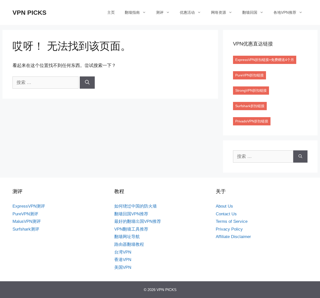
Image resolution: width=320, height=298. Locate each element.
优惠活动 (187, 12)
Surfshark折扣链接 (249, 106)
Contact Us (226, 214)
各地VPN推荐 (285, 12)
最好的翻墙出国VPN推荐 (137, 221)
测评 (160, 12)
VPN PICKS (29, 12)
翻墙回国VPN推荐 (131, 214)
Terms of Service (232, 221)
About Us (224, 206)
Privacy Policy (229, 229)
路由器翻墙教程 (129, 244)
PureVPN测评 (25, 214)
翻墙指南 (132, 12)
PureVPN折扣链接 (249, 75)
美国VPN (122, 267)
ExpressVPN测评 (28, 206)
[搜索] (87, 82)
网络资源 (218, 12)
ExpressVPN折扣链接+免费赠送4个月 (264, 60)
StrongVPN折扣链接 (251, 90)
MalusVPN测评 (26, 221)
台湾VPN (122, 252)
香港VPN (122, 259)
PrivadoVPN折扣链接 (251, 121)
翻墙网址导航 (127, 236)
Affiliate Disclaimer (233, 236)
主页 (111, 12)
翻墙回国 (249, 12)
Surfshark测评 (25, 229)
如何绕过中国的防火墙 (135, 206)
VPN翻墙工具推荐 (131, 229)
